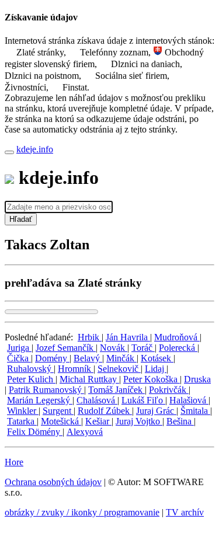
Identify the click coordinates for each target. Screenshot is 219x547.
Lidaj (155, 369)
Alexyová (85, 432)
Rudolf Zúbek (105, 411)
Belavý (88, 358)
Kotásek (157, 358)
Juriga (19, 348)
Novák (113, 348)
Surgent (58, 411)
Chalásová (97, 400)
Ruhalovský (30, 369)
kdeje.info (34, 149)
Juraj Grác (156, 411)
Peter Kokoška (151, 379)
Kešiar (98, 421)
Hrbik (90, 337)
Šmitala (195, 411)
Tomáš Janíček (116, 390)
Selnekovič (119, 369)
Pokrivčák (169, 390)
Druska (197, 379)
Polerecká (178, 348)
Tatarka (22, 421)
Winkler (23, 411)
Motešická (61, 421)
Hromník (75, 369)
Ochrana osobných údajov (53, 482)
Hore (14, 462)
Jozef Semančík (66, 348)
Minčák (121, 358)
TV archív (185, 512)
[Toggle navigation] (9, 152)
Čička (19, 358)
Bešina (180, 421)
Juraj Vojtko (139, 421)
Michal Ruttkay (89, 379)
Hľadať (20, 219)
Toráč (143, 348)
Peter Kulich (31, 379)
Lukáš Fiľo (143, 400)
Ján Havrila (128, 337)
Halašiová (188, 400)
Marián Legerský (39, 400)
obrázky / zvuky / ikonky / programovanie (82, 512)
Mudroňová (177, 337)
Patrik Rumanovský (46, 390)
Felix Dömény (34, 432)
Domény (52, 358)
